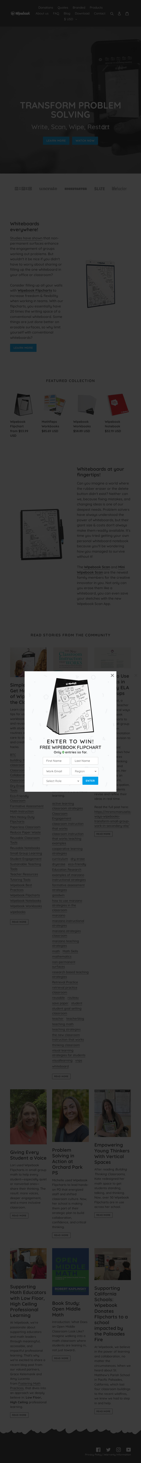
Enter (90, 780)
